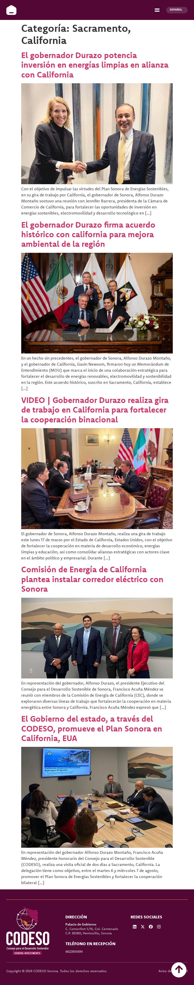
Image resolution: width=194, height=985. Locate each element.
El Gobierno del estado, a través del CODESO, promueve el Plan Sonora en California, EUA (91, 728)
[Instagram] (159, 927)
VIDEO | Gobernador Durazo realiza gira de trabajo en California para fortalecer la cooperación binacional (94, 409)
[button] (157, 10)
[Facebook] (151, 927)
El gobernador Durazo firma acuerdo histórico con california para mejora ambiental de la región (88, 234)
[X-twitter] (143, 927)
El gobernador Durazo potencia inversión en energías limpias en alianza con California (94, 64)
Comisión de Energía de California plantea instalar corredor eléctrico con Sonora (92, 579)
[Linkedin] (135, 927)
